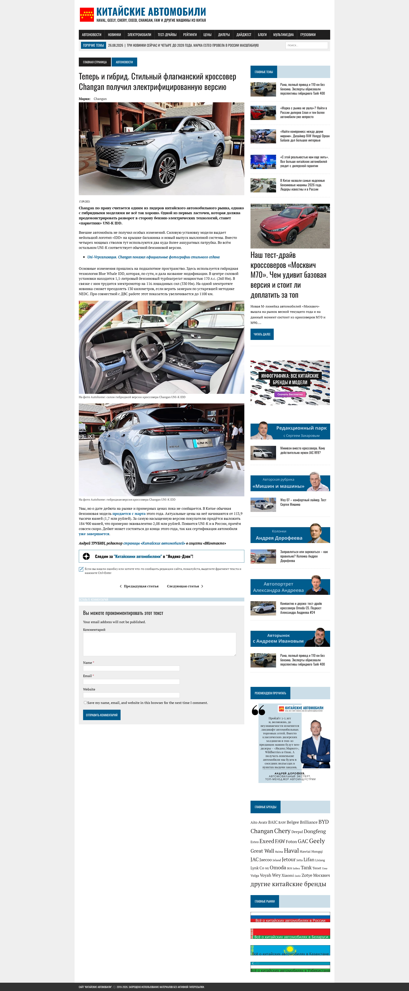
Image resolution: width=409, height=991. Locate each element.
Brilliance (309, 822)
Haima (279, 852)
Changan (100, 99)
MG (267, 868)
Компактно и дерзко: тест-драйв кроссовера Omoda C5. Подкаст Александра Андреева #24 (301, 608)
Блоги (262, 34)
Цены (207, 34)
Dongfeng (315, 831)
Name (88, 662)
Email (87, 675)
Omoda (278, 867)
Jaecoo (265, 859)
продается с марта (128, 513)
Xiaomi (288, 875)
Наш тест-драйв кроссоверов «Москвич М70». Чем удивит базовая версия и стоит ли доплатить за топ (289, 274)
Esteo (255, 842)
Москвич (321, 875)
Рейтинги (190, 34)
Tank (306, 867)
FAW (280, 841)
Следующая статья (183, 586)
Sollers (296, 868)
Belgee (293, 822)
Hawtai (305, 851)
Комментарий (94, 629)
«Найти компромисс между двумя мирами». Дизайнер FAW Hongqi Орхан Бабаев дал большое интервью (305, 136)
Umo (324, 868)
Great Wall (262, 850)
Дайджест (243, 34)
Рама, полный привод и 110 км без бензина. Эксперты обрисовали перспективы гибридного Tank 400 (302, 89)
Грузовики (308, 34)
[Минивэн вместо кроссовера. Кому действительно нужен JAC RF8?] (263, 457)
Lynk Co (257, 867)
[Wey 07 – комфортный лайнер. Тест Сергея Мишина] (263, 509)
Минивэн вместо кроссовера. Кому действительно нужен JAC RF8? (302, 450)
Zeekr (298, 875)
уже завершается (94, 533)
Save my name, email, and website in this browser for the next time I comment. (147, 702)
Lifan (309, 859)
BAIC (273, 822)
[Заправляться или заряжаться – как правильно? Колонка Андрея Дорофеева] (263, 560)
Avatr (262, 822)
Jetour (289, 859)
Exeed (266, 841)
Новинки (114, 34)
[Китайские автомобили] (204, 15)
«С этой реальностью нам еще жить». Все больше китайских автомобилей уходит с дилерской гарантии (304, 161)
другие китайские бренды (288, 884)
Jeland (277, 860)
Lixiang (320, 860)
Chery (282, 831)
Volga (255, 875)
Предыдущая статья (141, 586)
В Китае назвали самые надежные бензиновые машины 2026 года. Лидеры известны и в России (302, 185)
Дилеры (224, 34)
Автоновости (91, 34)
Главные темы (264, 71)
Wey (276, 875)
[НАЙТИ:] (306, 44)
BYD (323, 821)
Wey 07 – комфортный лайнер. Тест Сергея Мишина (303, 502)
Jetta (300, 860)
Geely (317, 841)
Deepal (297, 831)
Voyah (265, 875)
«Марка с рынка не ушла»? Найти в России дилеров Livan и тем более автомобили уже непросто (303, 112)
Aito (254, 822)
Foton (291, 841)
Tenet (317, 868)
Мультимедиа (283, 34)
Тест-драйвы (167, 34)
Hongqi (317, 851)
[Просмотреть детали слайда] (161, 556)
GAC (303, 841)
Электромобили (139, 34)
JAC (255, 859)
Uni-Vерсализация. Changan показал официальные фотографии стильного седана (153, 256)
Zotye (307, 875)
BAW (282, 822)
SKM (289, 868)
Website (89, 689)
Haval (291, 850)
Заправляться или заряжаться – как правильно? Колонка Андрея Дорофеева (304, 556)
